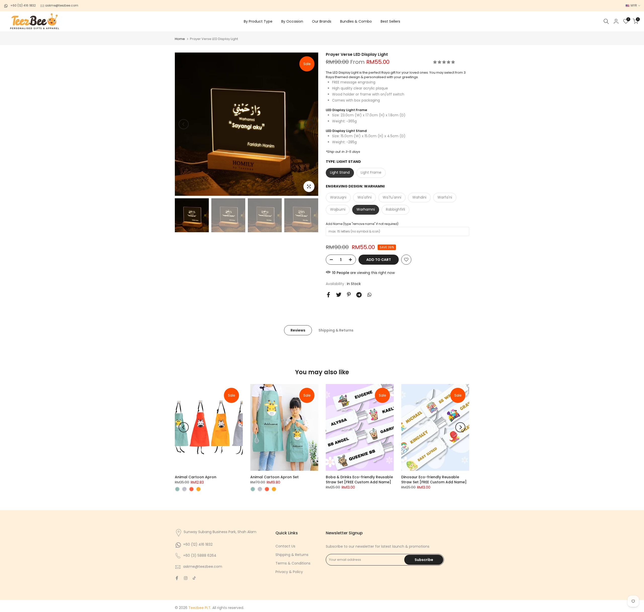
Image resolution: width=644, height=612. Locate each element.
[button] (444, 62)
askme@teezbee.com (61, 5)
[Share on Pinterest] (348, 294)
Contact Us (285, 546)
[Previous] (184, 124)
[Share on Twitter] (338, 294)
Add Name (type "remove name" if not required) (362, 224)
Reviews (298, 330)
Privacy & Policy (289, 571)
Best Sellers (390, 21)
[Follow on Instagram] (185, 578)
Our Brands (321, 21)
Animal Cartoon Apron (195, 477)
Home (180, 38)
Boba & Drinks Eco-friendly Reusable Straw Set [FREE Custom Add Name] (359, 480)
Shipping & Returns (335, 330)
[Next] (309, 124)
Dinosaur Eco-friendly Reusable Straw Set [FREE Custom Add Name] (434, 480)
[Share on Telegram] (359, 295)
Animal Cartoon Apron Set (274, 477)
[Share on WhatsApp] (369, 294)
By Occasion (292, 21)
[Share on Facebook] (328, 294)
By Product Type (258, 21)
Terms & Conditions (292, 563)
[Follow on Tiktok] (194, 578)
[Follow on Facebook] (177, 578)
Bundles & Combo (356, 21)
